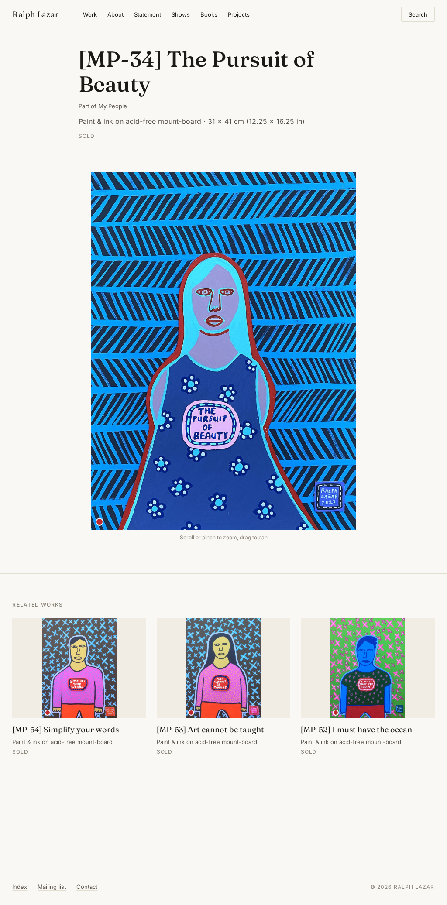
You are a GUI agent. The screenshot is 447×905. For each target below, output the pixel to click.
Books (208, 14)
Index (19, 886)
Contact (86, 886)
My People (112, 106)
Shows (181, 14)
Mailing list (52, 886)
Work (90, 14)
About (115, 14)
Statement (147, 14)
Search (418, 14)
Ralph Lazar (35, 14)
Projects (239, 14)
